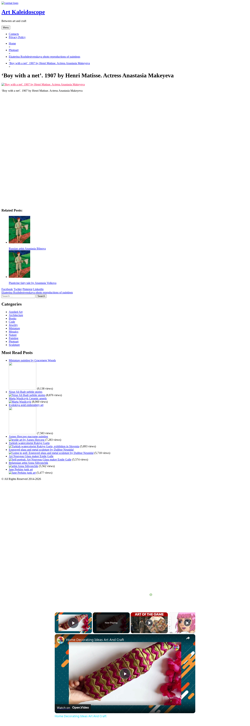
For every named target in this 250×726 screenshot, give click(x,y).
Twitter (18, 289)
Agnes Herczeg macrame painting (28, 436)
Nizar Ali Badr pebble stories (25, 391)
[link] (60, 640)
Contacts (14, 33)
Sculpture (14, 344)
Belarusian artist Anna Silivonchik (28, 462)
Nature (13, 334)
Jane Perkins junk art (21, 469)
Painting (13, 338)
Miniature (14, 328)
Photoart (13, 341)
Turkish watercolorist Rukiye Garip (29, 443)
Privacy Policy (17, 37)
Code (12, 321)
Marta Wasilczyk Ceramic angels (28, 398)
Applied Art (16, 311)
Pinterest (27, 289)
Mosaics (13, 331)
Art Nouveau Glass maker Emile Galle (31, 456)
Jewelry (13, 325)
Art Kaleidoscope (23, 12)
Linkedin (38, 289)
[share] (188, 638)
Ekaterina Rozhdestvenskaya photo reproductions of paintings (37, 292)
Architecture (16, 315)
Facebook (7, 289)
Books (12, 318)
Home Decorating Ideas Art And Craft (95, 639)
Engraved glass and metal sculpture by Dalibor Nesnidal (41, 449)
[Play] (149, 622)
